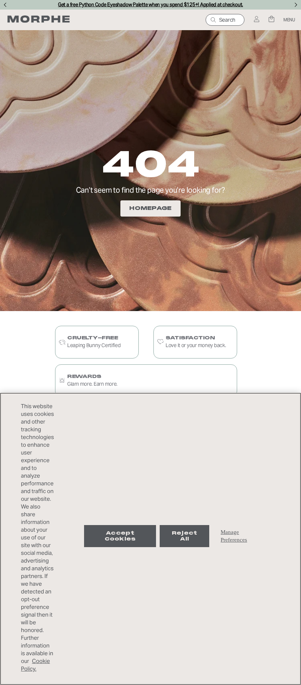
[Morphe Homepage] (38, 19)
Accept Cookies (120, 536)
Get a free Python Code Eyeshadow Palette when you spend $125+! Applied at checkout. (150, 5)
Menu (289, 19)
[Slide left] (5, 5)
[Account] (256, 20)
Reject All (184, 536)
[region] (150, 539)
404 (150, 164)
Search (227, 20)
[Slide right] (296, 5)
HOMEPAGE (150, 208)
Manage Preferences (234, 536)
